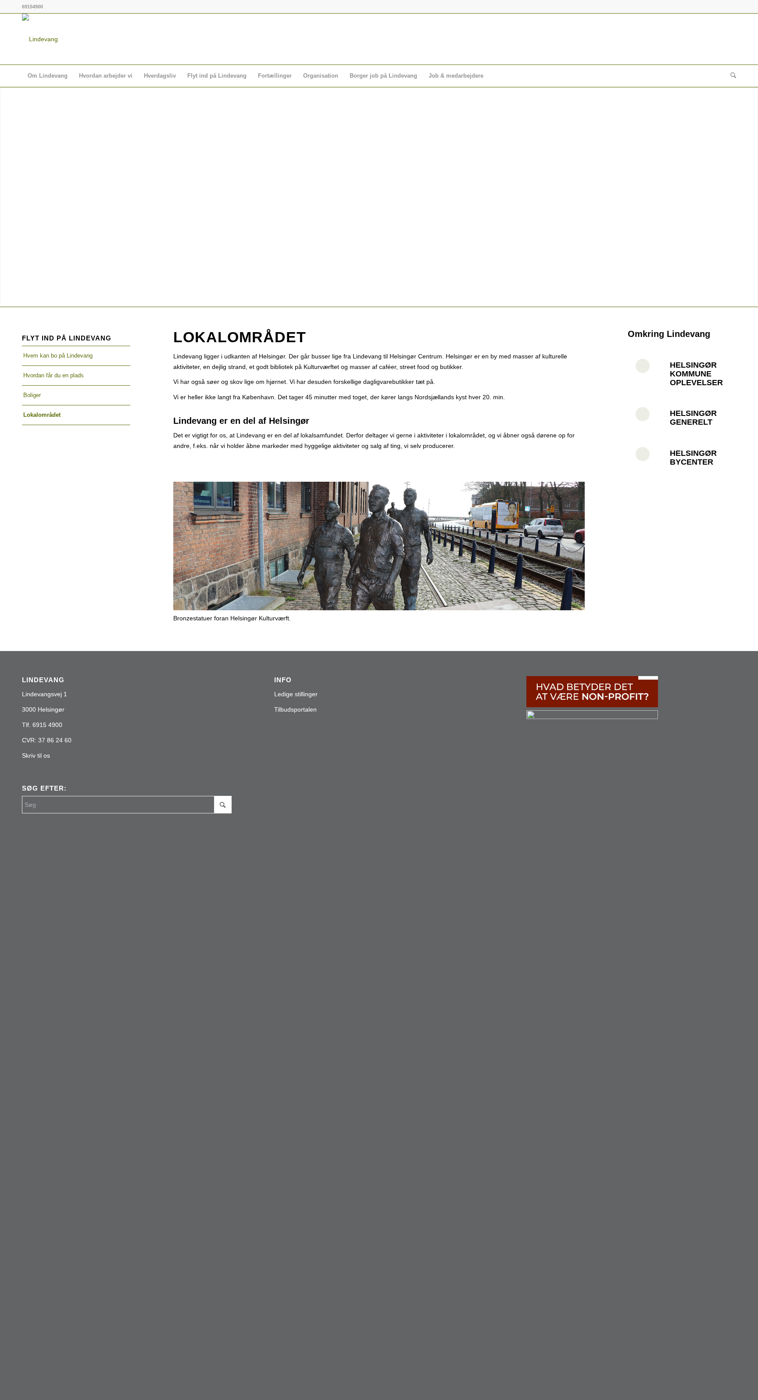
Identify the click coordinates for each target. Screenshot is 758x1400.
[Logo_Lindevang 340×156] (40, 39)
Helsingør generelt (693, 417)
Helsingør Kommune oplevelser (696, 374)
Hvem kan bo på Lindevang (58, 355)
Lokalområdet (42, 415)
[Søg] (730, 76)
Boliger (32, 395)
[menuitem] (47, 76)
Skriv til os (36, 755)
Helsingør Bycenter (693, 457)
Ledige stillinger (296, 694)
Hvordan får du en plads (53, 375)
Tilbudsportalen (295, 709)
